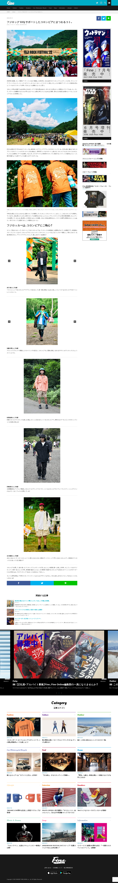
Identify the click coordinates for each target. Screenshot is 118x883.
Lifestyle (69, 8)
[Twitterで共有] (103, 18)
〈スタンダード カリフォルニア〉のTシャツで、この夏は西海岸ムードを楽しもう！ (24, 741)
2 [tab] (59, 693)
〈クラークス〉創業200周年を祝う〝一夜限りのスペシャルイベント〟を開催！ (94, 847)
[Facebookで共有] (98, 18)
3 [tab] (61, 693)
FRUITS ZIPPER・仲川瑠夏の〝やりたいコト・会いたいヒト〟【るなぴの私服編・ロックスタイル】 (59, 811)
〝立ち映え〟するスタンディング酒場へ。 (56, 775)
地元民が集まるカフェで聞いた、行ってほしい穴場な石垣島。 (32, 600)
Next (116, 662)
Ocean (8, 8)
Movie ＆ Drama (14, 820)
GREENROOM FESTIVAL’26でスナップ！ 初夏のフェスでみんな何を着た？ (59, 847)
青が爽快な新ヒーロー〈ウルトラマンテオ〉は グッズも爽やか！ (59, 741)
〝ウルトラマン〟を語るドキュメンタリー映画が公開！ (24, 847)
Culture (76, 8)
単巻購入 (85, 81)
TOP (115, 878)
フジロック (12, 24)
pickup (8, 24)
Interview (46, 785)
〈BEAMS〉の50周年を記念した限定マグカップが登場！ (24, 811)
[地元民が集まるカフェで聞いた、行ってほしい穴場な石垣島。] (10, 603)
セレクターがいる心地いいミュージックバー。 (28, 618)
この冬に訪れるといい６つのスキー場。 (92, 740)
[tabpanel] (59, 661)
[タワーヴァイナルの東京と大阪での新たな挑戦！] (10, 612)
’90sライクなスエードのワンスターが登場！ (91, 810)
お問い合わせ (47, 867)
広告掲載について (57, 867)
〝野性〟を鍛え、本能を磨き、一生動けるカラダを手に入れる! (94, 776)
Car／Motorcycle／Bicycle (39, 8)
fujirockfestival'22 (23, 24)
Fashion (21, 8)
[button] (9, 261)
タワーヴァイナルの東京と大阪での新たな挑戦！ (28, 609)
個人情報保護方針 (68, 867)
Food (50, 8)
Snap (55, 8)
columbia (17, 24)
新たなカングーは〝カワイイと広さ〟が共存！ (22, 775)
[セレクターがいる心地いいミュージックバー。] (10, 621)
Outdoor (15, 8)
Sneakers (28, 8)
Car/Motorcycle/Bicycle (17, 750)
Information (62, 8)
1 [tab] (56, 693)
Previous (1, 662)
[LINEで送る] (108, 18)
